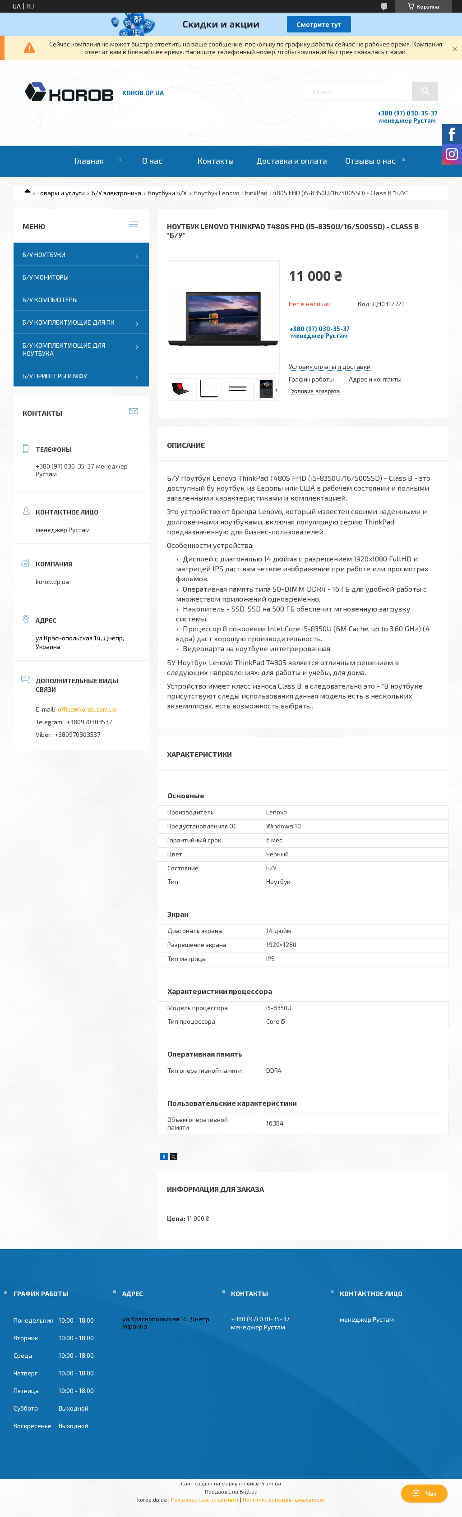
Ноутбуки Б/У (167, 193)
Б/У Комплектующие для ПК (69, 322)
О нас (152, 160)
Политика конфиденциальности (284, 1499)
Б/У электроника (116, 193)
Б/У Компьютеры (50, 299)
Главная (89, 160)
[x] (173, 1158)
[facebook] (164, 1158)
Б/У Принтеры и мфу (55, 376)
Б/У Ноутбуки (44, 254)
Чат (431, 1493)
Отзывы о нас (370, 160)
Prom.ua (270, 1483)
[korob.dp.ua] (69, 100)
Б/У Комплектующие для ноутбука (64, 349)
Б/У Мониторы (46, 277)
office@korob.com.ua (87, 709)
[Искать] (425, 91)
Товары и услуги (61, 193)
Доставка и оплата (291, 160)
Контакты (215, 160)
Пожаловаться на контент (205, 1499)
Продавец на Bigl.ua (231, 1491)
